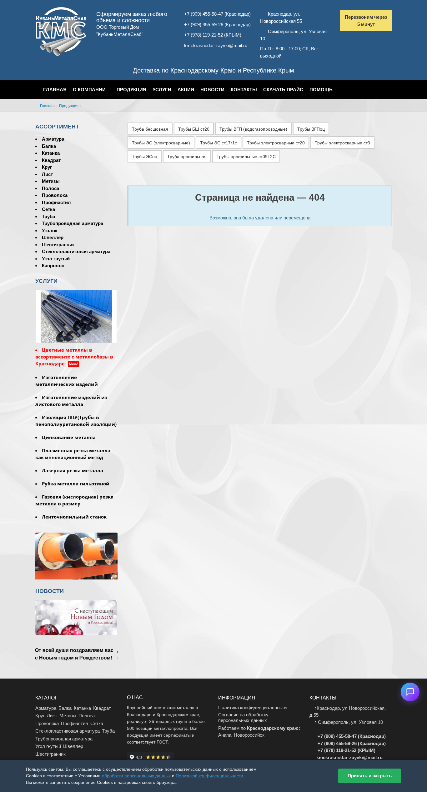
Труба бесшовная (150, 129)
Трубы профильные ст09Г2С (246, 156)
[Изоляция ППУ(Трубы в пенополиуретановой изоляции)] (76, 557)
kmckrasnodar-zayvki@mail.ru (215, 45)
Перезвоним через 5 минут (366, 20)
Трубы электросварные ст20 (276, 142)
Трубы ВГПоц (311, 129)
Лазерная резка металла (72, 470)
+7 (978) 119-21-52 (203, 35)
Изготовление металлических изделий (66, 380)
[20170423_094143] (76, 315)
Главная (55, 89)
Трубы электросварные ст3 (342, 142)
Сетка (48, 209)
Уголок (50, 230)
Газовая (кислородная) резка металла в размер (74, 500)
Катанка (51, 153)
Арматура (53, 139)
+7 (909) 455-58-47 (203, 14)
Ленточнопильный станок (74, 517)
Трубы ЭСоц (144, 156)
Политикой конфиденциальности (209, 775)
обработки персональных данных (136, 775)
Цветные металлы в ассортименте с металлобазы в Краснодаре (74, 357)
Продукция (131, 89)
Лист (47, 174)
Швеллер (52, 237)
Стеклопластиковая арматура (76, 251)
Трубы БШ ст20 (193, 129)
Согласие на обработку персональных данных (243, 717)
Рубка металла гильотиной (75, 483)
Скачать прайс (283, 89)
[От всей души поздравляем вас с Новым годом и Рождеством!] (76, 628)
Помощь (321, 89)
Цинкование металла (69, 437)
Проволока (55, 195)
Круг (47, 167)
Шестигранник (58, 244)
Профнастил (56, 202)
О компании (89, 89)
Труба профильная (187, 156)
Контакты (244, 89)
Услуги (162, 89)
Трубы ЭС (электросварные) (161, 142)
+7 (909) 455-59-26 (203, 24)
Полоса (50, 188)
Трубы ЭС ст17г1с (218, 142)
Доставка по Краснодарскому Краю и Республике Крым (213, 70)
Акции (186, 89)
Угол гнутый (56, 258)
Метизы (51, 181)
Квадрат (51, 160)
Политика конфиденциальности (252, 707)
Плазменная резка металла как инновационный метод (72, 453)
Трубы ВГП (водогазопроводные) (253, 129)
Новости (212, 89)
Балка (49, 146)
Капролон (53, 265)
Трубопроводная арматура (72, 223)
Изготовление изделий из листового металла (71, 400)
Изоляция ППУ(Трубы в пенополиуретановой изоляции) (76, 420)
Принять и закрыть (370, 775)
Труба (48, 216)
